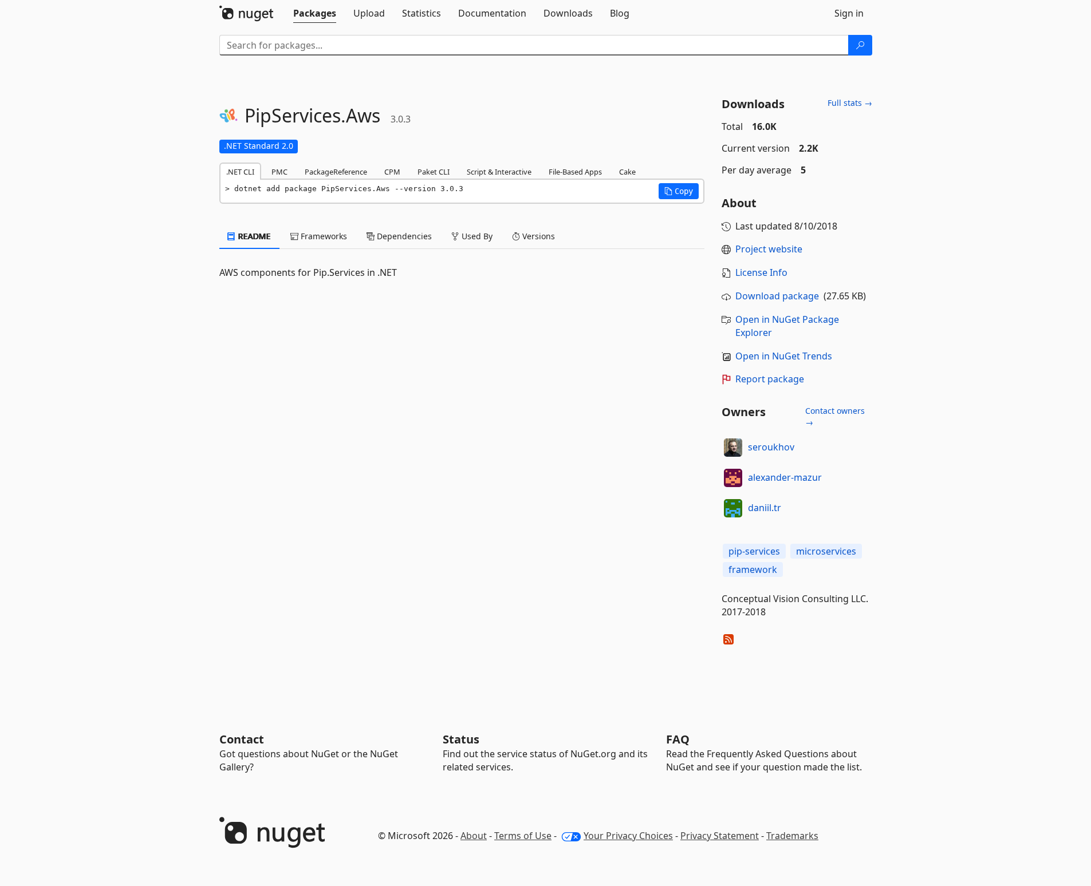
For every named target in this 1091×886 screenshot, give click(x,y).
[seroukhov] (733, 447)
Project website (768, 249)
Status (461, 739)
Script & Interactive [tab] (499, 172)
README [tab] (253, 236)
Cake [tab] (627, 172)
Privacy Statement (719, 835)
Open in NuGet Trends (783, 356)
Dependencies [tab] (403, 236)
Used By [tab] (476, 236)
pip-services (754, 551)
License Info (761, 272)
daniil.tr (764, 507)
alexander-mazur (785, 477)
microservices (826, 551)
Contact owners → (835, 416)
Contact (241, 739)
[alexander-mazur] (733, 478)
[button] (679, 191)
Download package (777, 296)
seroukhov (771, 447)
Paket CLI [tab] (434, 172)
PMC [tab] (279, 172)
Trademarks (792, 835)
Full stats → (850, 102)
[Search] (860, 45)
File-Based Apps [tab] (575, 172)
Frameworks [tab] (322, 236)
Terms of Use (523, 835)
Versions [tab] (537, 236)
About (473, 835)
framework (752, 569)
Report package (769, 379)
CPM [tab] (392, 172)
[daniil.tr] (733, 508)
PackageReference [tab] (336, 172)
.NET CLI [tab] (240, 172)
